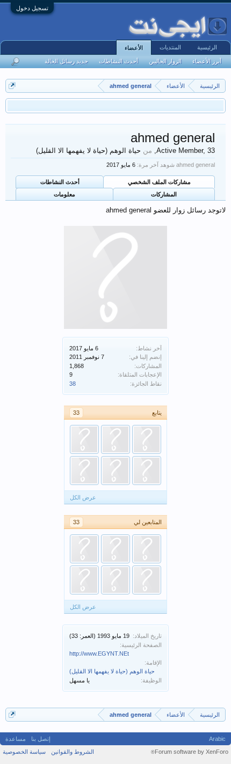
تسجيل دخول (32, 8)
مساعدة (15, 739)
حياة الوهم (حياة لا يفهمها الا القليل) (112, 671)
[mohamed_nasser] (115, 470)
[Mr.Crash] (146, 579)
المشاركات (164, 194)
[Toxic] (146, 439)
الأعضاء (134, 48)
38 (72, 383)
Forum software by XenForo (189, 751)
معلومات (64, 194)
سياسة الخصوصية (24, 751)
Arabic (217, 739)
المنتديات (170, 47)
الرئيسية (207, 47)
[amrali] (84, 548)
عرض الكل (83, 497)
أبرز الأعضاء (206, 61)
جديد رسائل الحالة (66, 61)
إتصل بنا (40, 739)
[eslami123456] (146, 548)
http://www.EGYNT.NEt (99, 653)
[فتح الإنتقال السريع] (12, 85)
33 (76, 412)
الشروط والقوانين (72, 751)
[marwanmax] (84, 470)
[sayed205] (146, 470)
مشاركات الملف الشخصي (159, 182)
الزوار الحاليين (165, 61)
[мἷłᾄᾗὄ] (115, 548)
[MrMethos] (115, 439)
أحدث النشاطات (60, 182)
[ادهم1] (84, 439)
